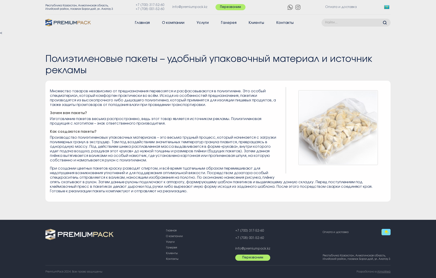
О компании (173, 23)
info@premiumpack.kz (189, 7)
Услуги (203, 23)
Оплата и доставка (341, 7)
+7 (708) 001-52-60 (150, 9)
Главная (142, 23)
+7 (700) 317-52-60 (150, 5)
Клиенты (256, 23)
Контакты (285, 23)
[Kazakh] (387, 7)
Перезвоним (230, 7)
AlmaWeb (384, 271)
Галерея (228, 23)
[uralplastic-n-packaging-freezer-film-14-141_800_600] (338, 127)
